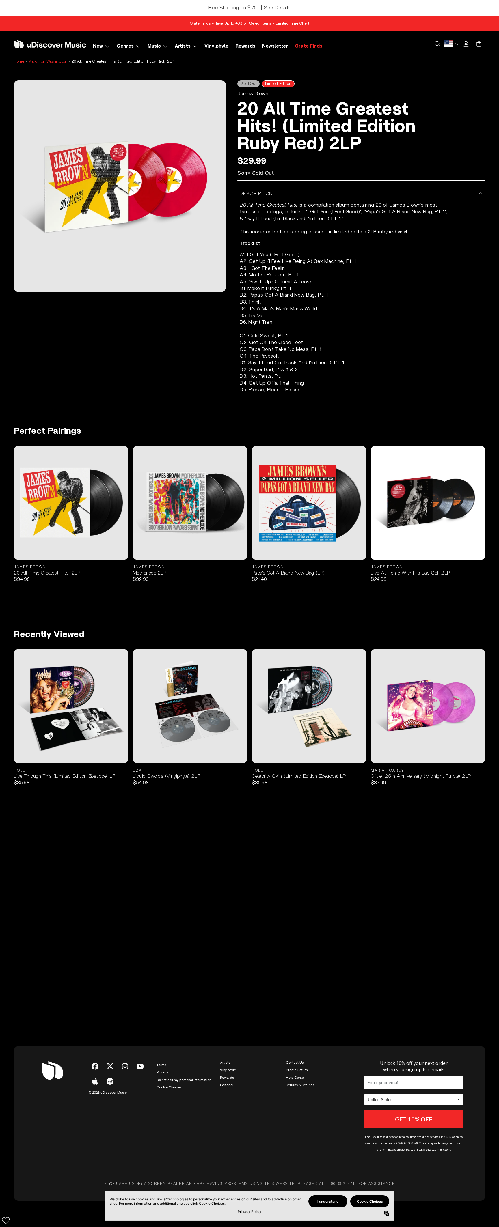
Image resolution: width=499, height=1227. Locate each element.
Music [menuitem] (154, 46)
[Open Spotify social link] (110, 1081)
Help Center (295, 1077)
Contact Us (295, 1062)
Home (19, 61)
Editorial (226, 1085)
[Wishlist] (6, 1220)
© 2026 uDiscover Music (108, 1092)
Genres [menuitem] (125, 46)
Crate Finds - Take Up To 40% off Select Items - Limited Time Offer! (249, 23)
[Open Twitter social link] (110, 1066)
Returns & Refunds (300, 1085)
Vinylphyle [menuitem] (216, 46)
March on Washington (47, 61)
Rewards (227, 1077)
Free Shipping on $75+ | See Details (249, 7)
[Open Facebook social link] (95, 1066)
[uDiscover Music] (50, 44)
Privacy (162, 1072)
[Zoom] (120, 186)
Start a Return (297, 1070)
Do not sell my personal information (184, 1080)
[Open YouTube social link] (140, 1066)
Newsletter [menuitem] (275, 46)
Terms (161, 1065)
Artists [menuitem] (183, 46)
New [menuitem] (98, 46)
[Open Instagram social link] (125, 1066)
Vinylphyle (228, 1070)
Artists (225, 1062)
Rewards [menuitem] (245, 46)
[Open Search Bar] (437, 44)
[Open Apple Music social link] (95, 1081)
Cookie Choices (169, 1087)
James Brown (252, 93)
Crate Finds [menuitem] (308, 46)
